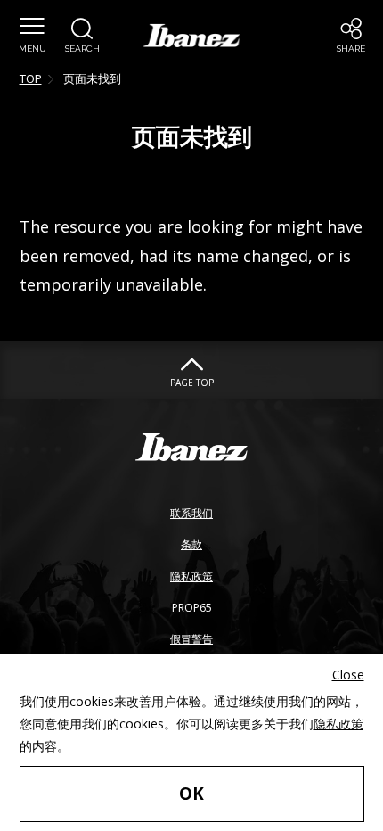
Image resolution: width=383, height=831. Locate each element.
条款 (191, 544)
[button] (32, 35)
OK (191, 793)
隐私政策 (191, 576)
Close (348, 674)
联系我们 (191, 513)
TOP (31, 78)
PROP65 (192, 607)
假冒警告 (191, 638)
